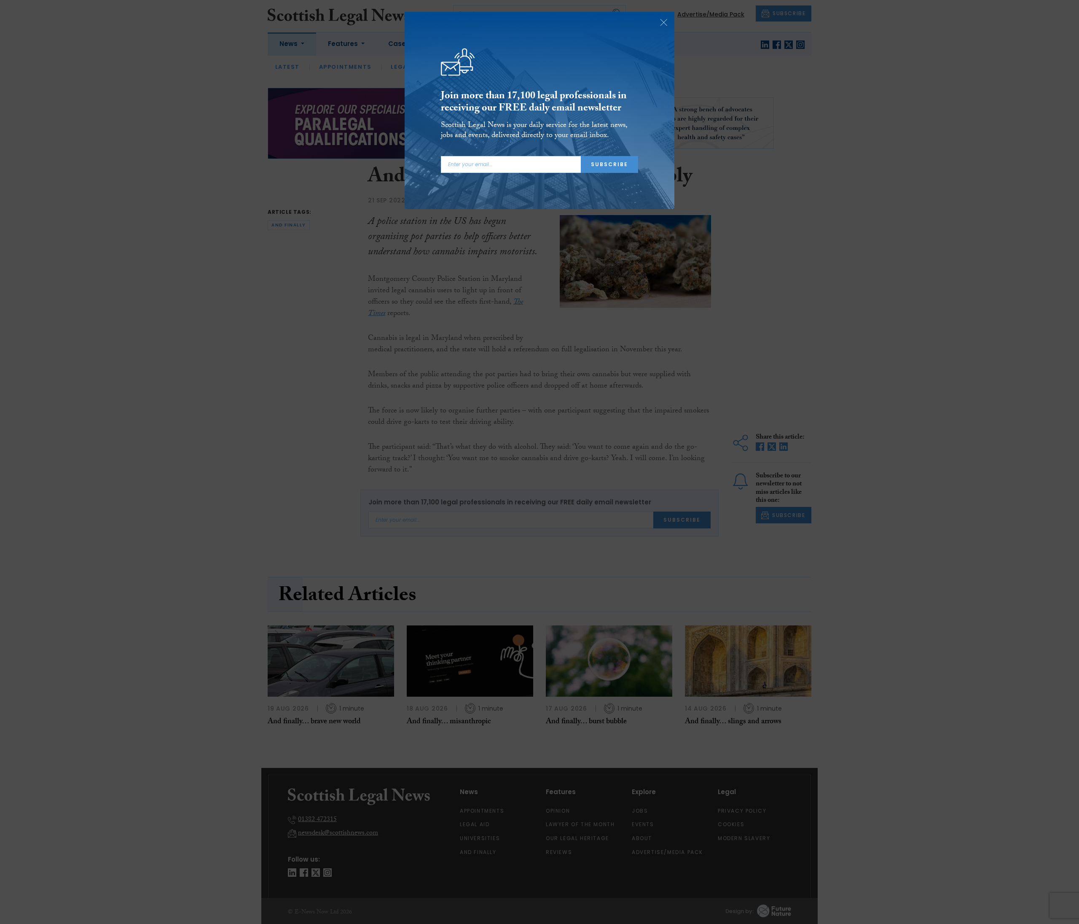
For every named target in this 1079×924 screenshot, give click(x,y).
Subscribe (609, 164)
